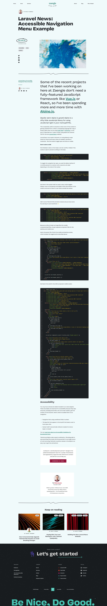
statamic (79, 515)
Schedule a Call (58, 461)
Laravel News (53, 134)
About (75, 3)
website (85, 515)
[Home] (52, 3)
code (37, 515)
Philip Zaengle (58, 483)
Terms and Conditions (70, 589)
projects (20, 50)
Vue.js (71, 99)
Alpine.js (47, 111)
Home (14, 3)
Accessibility (59, 589)
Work (21, 3)
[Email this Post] (27, 90)
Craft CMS (60, 130)
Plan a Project (91, 3)
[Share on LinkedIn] (24, 90)
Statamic (67, 130)
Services (29, 3)
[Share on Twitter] (19, 90)
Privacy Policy (46, 589)
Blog (82, 3)
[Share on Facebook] (22, 90)
